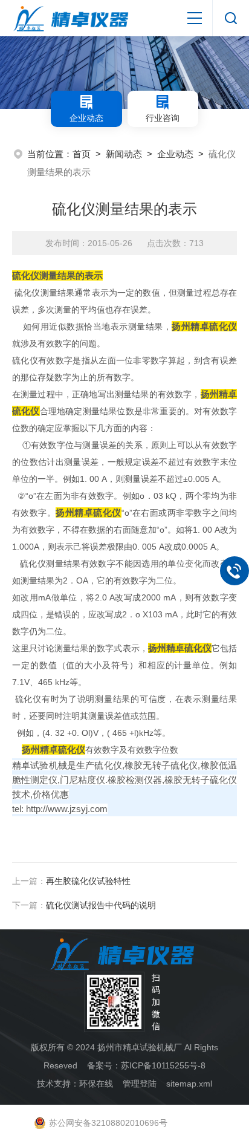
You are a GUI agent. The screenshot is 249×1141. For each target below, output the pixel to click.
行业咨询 (162, 118)
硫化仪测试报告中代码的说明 (101, 905)
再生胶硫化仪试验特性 (88, 881)
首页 (82, 154)
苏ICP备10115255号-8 (163, 1065)
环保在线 (96, 1083)
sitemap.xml (189, 1083)
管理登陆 (140, 1083)
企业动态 (86, 118)
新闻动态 (124, 154)
